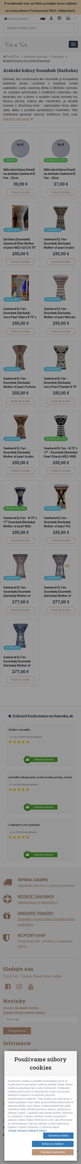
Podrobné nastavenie (52, 1152)
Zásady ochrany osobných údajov (27, 1130)
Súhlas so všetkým (53, 1143)
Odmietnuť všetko (58, 1135)
